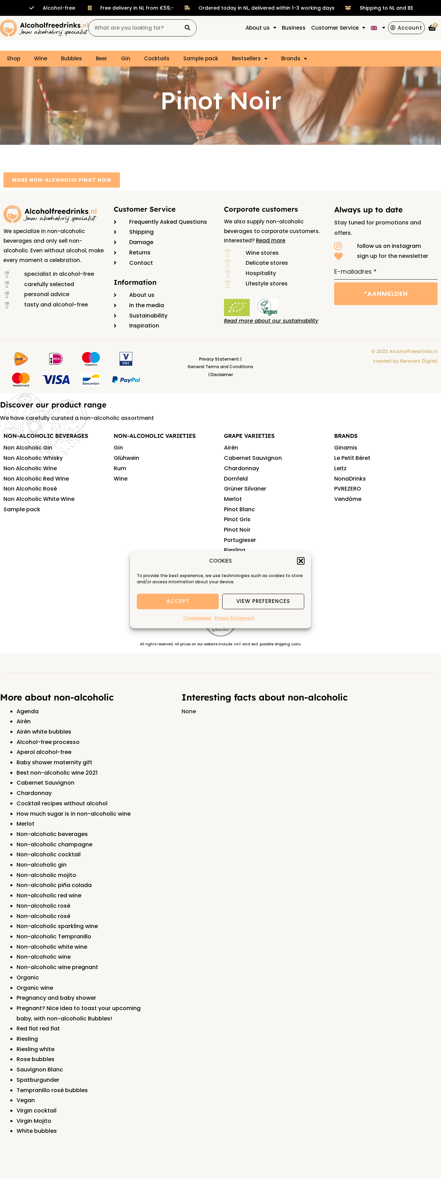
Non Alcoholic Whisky (33, 458)
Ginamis (345, 448)
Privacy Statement (235, 618)
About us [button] (258, 27)
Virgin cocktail (37, 1111)
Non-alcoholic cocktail (49, 854)
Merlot (233, 499)
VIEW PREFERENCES (263, 601)
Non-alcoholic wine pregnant (57, 967)
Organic (28, 977)
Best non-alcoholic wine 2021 (57, 773)
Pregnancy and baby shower (56, 998)
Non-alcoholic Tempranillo (54, 936)
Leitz (340, 468)
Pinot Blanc (239, 509)
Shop (13, 58)
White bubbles (37, 1131)
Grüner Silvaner (245, 489)
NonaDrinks (350, 479)
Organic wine (35, 988)
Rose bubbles (35, 1059)
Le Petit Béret (352, 458)
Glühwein (126, 458)
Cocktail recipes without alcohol (62, 803)
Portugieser (240, 540)
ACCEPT (177, 601)
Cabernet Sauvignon (253, 458)
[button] (300, 560)
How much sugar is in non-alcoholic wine (74, 814)
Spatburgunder (38, 1080)
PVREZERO (347, 489)
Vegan (26, 1100)
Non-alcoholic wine (44, 957)
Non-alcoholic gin (41, 865)
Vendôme (347, 499)
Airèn (231, 448)
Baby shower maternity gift (54, 762)
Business (294, 27)
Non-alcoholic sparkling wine (57, 926)
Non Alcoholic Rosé (30, 489)
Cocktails (157, 58)
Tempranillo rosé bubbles (52, 1090)
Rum (120, 468)
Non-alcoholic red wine (49, 895)
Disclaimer (222, 374)
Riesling (234, 550)
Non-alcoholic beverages (52, 834)
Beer (101, 58)
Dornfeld (236, 479)
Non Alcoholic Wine (30, 468)
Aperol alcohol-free (44, 752)
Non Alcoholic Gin (27, 448)
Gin (125, 58)
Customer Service (145, 209)
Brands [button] (290, 58)
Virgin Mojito (34, 1121)
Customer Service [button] (335, 27)
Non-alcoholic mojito (46, 875)
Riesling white (35, 1049)
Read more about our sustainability (271, 320)
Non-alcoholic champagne (54, 844)
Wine (40, 58)
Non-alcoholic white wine (52, 947)
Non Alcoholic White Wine (38, 499)
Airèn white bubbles (44, 732)
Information (135, 282)
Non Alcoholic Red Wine (36, 479)
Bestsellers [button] (246, 58)
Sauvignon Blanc (40, 1070)
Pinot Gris (237, 519)
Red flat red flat (38, 1028)
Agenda (28, 711)
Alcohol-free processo (48, 742)
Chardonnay (241, 468)
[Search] (187, 28)
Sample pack (200, 58)
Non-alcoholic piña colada (54, 885)
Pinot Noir (237, 530)
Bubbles (71, 58)
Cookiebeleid (197, 618)
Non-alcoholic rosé (43, 906)
